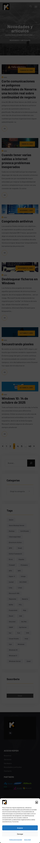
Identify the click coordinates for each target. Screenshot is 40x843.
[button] (37, 802)
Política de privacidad (15, 839)
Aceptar (20, 828)
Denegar (20, 834)
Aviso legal (27, 839)
